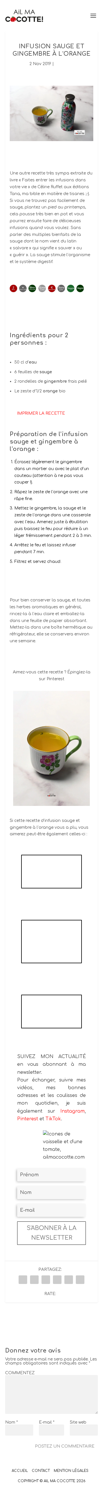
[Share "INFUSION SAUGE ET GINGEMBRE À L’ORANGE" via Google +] (46, 1279)
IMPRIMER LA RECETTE (41, 413)
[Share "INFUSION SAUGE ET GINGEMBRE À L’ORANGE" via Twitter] (34, 1279)
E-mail (46, 1422)
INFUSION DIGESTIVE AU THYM (51, 1011)
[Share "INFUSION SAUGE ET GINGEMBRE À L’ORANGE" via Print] (80, 1279)
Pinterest (27, 1118)
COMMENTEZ (20, 1373)
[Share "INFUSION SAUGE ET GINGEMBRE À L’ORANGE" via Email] (68, 1279)
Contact (41, 1471)
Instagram (72, 1111)
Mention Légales (71, 1471)
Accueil (20, 1471)
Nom (11, 1422)
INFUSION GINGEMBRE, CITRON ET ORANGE (52, 941)
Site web (78, 1422)
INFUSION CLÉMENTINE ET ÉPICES (51, 871)
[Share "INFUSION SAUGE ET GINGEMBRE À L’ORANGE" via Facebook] (23, 1279)
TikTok (53, 1118)
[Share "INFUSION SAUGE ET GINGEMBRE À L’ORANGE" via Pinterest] (57, 1279)
